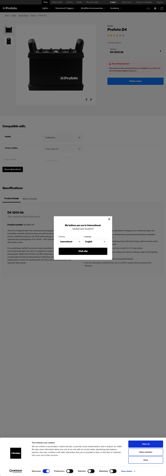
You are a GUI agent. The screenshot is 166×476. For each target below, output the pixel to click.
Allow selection (145, 452)
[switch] (69, 471)
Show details (126, 471)
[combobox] (70, 242)
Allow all (145, 444)
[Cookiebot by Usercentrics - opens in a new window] (15, 471)
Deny (146, 460)
